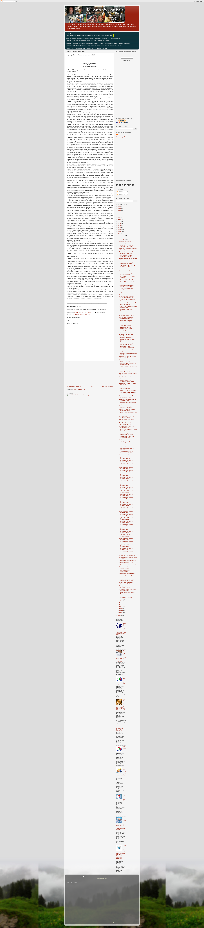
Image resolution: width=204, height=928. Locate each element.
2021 (119, 213)
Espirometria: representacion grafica (128, 268)
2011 (119, 234)
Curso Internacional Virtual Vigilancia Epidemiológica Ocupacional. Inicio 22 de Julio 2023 (89, 35)
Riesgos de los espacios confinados (128, 292)
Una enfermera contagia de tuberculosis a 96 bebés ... (126, 452)
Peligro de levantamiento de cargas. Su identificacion (128, 430)
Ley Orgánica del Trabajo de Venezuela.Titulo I (126, 539)
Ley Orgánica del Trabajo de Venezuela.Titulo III (126, 508)
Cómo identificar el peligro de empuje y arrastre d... (126, 423)
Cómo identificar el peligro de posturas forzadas (126, 377)
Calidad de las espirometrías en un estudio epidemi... (128, 307)
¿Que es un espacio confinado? (127, 294)
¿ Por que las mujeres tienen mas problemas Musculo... (127, 393)
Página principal (70, 33)
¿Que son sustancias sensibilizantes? (124, 571)
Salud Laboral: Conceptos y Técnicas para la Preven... (126, 343)
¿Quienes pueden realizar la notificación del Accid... (126, 256)
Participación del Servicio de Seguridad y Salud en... (126, 252)
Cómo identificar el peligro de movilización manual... (126, 417)
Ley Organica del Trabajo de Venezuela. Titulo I (126, 545)
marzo (121, 608)
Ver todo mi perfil (120, 137)
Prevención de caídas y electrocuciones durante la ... (127, 328)
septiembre (122, 239)
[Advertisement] (90, 373)
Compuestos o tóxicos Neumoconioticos (124, 567)
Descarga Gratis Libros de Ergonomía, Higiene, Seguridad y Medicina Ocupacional (87, 40)
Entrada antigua (107, 386)
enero (121, 612)
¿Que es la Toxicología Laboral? (127, 555)
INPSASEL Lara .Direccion (124, 749)
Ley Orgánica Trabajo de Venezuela (81, 314)
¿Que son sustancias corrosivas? (127, 564)
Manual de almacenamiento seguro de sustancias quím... (128, 331)
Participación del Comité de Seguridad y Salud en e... (126, 246)
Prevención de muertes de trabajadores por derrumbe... (127, 321)
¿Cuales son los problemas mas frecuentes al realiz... (127, 300)
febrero (121, 610)
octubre (121, 237)
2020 (119, 215)
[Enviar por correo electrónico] (98, 312)
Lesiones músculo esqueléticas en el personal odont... (127, 403)
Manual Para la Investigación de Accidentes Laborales (127, 410)
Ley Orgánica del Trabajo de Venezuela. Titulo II (126, 522)
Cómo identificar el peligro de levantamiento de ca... (126, 437)
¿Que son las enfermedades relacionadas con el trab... (126, 286)
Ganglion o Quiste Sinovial (125, 446)
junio (120, 604)
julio (120, 602)
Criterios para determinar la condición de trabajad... (126, 324)
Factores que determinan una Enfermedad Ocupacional (126, 580)
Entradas (120, 191)
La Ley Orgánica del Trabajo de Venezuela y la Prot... (127, 266)
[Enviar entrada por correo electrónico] (95, 312)
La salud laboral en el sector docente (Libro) (126, 289)
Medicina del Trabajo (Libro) (126, 337)
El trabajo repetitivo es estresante (127, 390)
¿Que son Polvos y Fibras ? (126, 562)
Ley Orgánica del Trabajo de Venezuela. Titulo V (126, 464)
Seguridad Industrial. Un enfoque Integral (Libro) (127, 357)
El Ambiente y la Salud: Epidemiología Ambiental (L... (127, 347)
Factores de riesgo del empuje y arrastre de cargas (127, 420)
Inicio (91, 386)
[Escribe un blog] (100, 312)
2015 (119, 225)
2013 (119, 229)
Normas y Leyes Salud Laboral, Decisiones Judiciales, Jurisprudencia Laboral (86, 48)
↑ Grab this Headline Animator (102, 878)
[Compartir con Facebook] (103, 312)
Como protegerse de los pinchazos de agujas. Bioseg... (128, 586)
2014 (119, 227)
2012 (119, 231)
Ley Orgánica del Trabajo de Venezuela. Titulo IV (126, 474)
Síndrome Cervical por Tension (127, 444)
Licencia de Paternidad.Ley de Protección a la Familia (126, 262)
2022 (119, 210)
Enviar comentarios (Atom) (80, 389)
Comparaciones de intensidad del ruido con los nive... (127, 590)
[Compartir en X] (101, 312)
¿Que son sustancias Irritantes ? (127, 573)
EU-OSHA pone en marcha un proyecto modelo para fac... (126, 297)
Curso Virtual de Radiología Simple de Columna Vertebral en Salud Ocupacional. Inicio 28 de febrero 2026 (104, 33)
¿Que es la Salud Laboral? (126, 279)
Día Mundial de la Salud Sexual (127, 455)
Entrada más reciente (74, 386)
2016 (119, 223)
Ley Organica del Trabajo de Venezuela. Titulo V (126, 457)
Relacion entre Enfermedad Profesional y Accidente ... (126, 583)
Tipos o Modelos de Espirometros (127, 270)
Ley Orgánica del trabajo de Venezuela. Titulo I (126, 535)
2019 (119, 217)
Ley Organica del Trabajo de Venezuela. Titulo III (126, 491)
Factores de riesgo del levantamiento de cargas (126, 433)
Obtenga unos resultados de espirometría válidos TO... (126, 318)
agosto (121, 600)
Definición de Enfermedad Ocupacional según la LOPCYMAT (120, 728)
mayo (120, 606)
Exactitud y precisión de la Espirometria (125, 310)
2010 (119, 615)
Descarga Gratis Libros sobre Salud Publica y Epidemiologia (81, 43)
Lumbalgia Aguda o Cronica (126, 442)
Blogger (113, 922)
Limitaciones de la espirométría (127, 313)
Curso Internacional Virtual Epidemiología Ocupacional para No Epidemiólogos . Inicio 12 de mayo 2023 (93, 38)
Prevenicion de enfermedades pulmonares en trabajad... (126, 596)
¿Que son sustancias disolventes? (127, 560)
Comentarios (121, 194)
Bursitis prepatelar (123, 439)
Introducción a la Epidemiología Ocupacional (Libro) (127, 350)
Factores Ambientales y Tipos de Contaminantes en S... (127, 576)
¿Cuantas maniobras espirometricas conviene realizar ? (128, 303)
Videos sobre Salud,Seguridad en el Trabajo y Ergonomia (114, 43)
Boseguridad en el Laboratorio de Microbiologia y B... (127, 364)
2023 (119, 208)
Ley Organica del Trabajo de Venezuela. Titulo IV (126, 471)
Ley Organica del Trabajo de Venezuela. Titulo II (126, 512)
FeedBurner (131, 63)
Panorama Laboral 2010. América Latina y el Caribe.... (127, 360)
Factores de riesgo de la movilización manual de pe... (127, 381)
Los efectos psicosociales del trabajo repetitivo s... (126, 387)
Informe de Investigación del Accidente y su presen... (126, 242)
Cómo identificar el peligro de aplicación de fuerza (126, 370)
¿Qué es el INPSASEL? (124, 797)
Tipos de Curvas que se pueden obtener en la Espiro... (127, 273)
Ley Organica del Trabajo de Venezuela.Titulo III (126, 501)
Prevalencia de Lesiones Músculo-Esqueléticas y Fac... (127, 396)
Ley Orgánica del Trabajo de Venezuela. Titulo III (126, 495)
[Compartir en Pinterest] (104, 312)
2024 (119, 206)
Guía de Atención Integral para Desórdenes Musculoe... (127, 406)
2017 (119, 221)
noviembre (122, 235)
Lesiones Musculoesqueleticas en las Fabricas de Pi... (127, 400)
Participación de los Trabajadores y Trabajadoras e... (128, 249)
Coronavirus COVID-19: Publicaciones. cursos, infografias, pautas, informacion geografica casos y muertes (94, 45)
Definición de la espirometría (126, 315)
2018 (119, 219)
